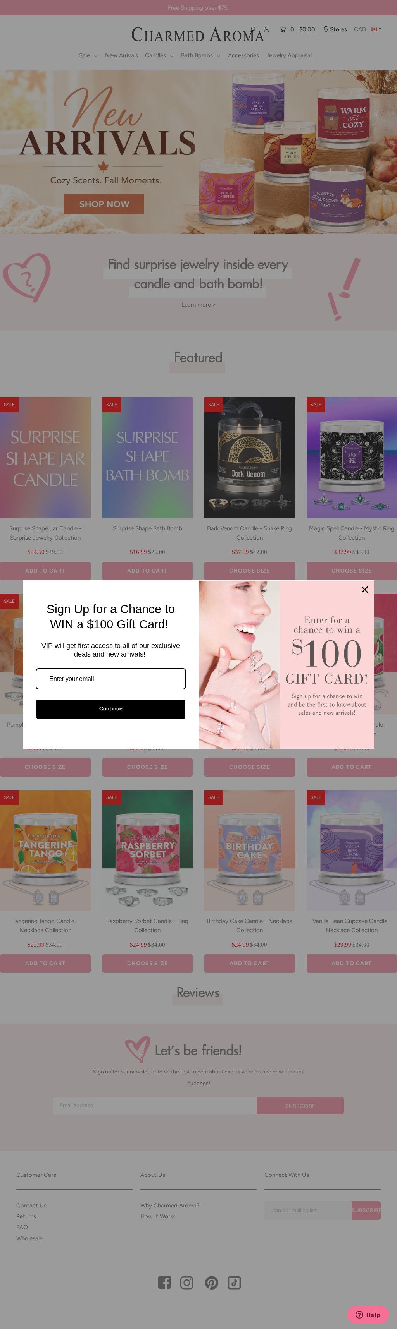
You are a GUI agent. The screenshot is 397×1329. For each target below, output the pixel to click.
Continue (111, 708)
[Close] (365, 589)
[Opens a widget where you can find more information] (368, 1315)
